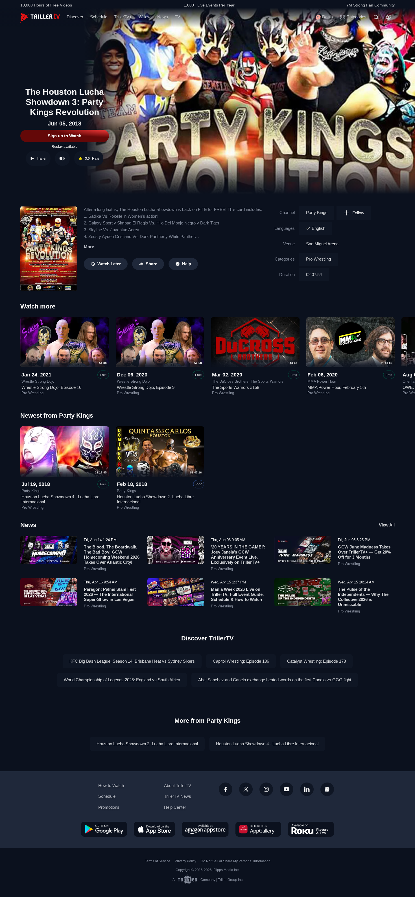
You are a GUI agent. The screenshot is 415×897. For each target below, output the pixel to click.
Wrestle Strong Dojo (37, 382)
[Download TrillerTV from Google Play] (104, 829)
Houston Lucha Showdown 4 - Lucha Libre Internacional (267, 743)
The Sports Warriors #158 (235, 387)
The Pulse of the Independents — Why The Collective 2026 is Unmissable (363, 597)
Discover (75, 16)
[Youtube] (286, 789)
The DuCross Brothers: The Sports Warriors (247, 382)
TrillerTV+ (123, 16)
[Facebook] (225, 789)
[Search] (376, 17)
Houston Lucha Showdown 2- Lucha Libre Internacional (147, 743)
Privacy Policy (185, 861)
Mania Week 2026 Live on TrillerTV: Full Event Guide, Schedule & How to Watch (237, 594)
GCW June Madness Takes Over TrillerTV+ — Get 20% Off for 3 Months (364, 552)
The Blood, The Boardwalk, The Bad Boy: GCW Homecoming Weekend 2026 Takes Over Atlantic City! (111, 555)
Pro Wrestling (318, 259)
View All (387, 525)
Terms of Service (157, 861)
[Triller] (327, 789)
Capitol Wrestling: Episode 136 (241, 661)
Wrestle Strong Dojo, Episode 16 (51, 387)
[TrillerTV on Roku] (311, 829)
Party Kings (316, 212)
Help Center (175, 807)
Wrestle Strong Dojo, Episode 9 (145, 387)
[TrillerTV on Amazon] (205, 829)
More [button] (89, 246)
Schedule (98, 16)
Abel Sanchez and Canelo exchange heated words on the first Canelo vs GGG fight (274, 679)
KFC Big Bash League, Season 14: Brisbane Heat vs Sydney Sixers (132, 661)
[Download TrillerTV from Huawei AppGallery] (258, 829)
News (162, 16)
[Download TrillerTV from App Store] (154, 829)
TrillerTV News (177, 796)
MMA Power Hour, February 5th (336, 387)
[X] (246, 789)
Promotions (108, 807)
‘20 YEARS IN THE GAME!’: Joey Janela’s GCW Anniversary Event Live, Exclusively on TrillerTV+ (238, 555)
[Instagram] (266, 789)
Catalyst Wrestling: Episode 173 (316, 661)
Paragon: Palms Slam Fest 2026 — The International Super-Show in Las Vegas (110, 594)
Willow (144, 16)
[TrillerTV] (40, 17)
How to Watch (111, 785)
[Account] (388, 17)
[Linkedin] (307, 789)
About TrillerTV (177, 785)
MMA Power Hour (321, 382)
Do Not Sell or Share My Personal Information (235, 861)
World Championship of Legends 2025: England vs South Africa (122, 679)
